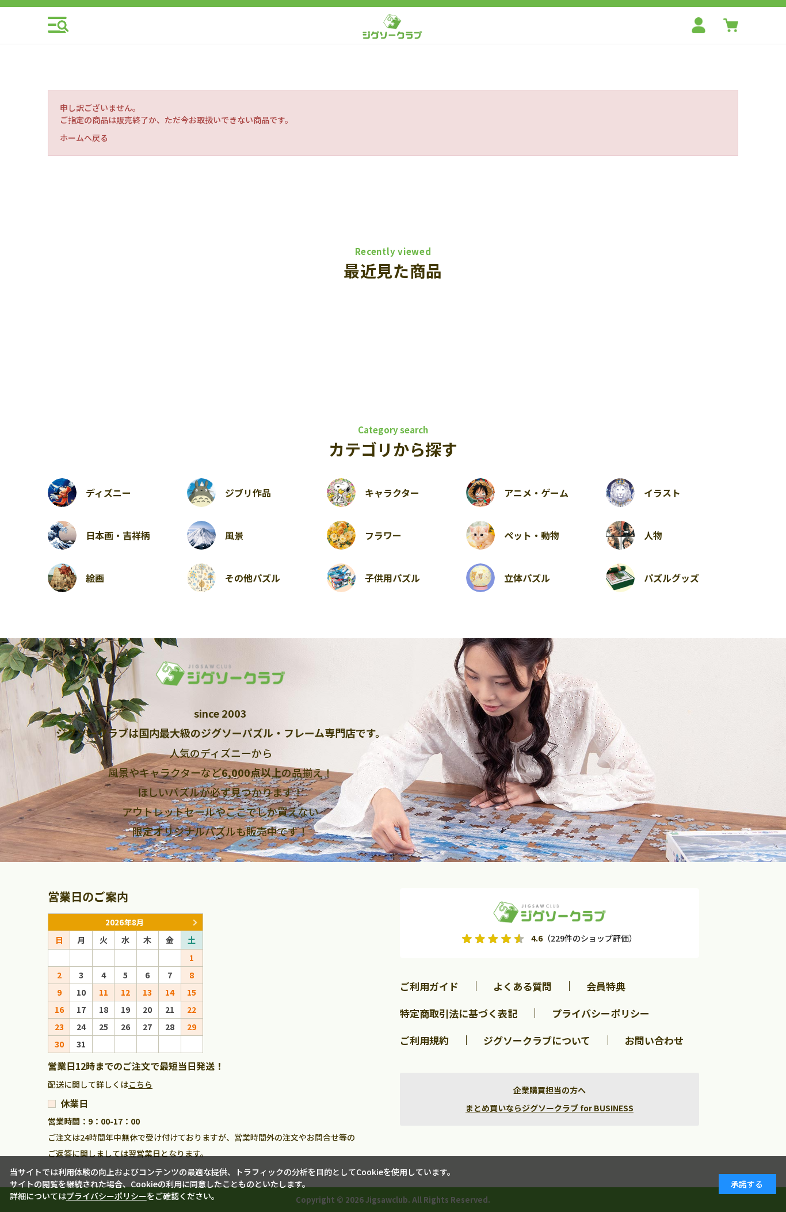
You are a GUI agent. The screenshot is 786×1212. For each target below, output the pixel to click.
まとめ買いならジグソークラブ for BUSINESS (550, 1108)
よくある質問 (522, 986)
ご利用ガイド (429, 986)
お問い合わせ (654, 1040)
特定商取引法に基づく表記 (458, 1013)
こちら (140, 1084)
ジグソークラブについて (536, 1040)
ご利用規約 (424, 1040)
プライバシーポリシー (601, 1013)
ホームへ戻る (84, 137)
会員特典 (605, 986)
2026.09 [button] (194, 922)
